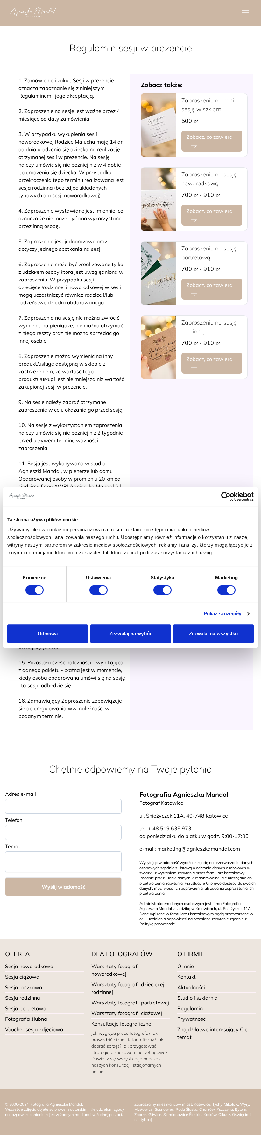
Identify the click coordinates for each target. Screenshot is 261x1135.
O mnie (185, 966)
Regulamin (190, 1008)
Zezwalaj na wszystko (213, 633)
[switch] (98, 590)
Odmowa (48, 633)
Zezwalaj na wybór (130, 633)
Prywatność (191, 1019)
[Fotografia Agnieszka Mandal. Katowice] (33, 12)
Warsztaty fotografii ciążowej (126, 1013)
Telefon (13, 820)
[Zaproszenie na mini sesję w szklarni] (158, 125)
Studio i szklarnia (197, 998)
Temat (12, 846)
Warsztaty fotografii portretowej (130, 1002)
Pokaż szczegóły (223, 613)
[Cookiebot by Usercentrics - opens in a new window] (226, 496)
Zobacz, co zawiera (210, 137)
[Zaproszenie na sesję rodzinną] (158, 347)
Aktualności (191, 987)
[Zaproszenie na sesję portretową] (158, 273)
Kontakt (186, 977)
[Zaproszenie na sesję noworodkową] (158, 199)
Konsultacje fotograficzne (121, 1023)
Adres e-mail (20, 794)
